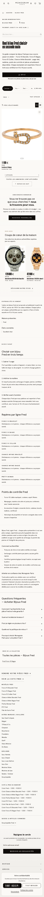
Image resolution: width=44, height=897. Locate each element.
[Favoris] (35, 3)
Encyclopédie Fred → (9, 823)
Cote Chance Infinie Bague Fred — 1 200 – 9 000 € (19, 795)
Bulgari (4, 721)
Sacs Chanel (6, 758)
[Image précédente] (8, 134)
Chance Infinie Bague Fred (10, 700)
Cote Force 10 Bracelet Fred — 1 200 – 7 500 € (18, 807)
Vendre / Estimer (7, 774)
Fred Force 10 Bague (9, 661)
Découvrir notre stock (21, 288)
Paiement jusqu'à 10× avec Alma (14, 27)
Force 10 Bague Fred (9, 691)
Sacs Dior (5, 764)
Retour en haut (23, 184)
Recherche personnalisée (22, 217)
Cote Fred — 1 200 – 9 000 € (11, 788)
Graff (3, 740)
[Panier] (40, 3)
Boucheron (5, 731)
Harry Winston (6, 744)
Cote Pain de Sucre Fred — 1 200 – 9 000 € (16, 804)
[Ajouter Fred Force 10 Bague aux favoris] (39, 112)
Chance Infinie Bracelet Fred (11, 697)
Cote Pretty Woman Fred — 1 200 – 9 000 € (16, 798)
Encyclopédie (6, 777)
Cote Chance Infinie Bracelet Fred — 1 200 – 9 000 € (19, 791)
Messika (4, 737)
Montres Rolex (6, 767)
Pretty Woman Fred (8, 704)
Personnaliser (15, 891)
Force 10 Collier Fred (9, 694)
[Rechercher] (8, 3)
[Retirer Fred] (8, 97)
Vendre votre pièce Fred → (16, 673)
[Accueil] (3, 12)
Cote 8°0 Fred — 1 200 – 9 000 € (13, 801)
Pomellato (5, 734)
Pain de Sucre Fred (8, 710)
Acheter (9, 12)
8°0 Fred (5, 707)
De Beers (5, 747)
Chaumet (5, 728)
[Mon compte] (31, 3)
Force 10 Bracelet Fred (9, 688)
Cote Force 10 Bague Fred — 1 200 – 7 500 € (17, 811)
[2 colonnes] (40, 105)
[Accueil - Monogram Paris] (22, 3)
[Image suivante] (36, 134)
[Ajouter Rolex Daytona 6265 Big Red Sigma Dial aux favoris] (22, 249)
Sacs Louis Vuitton (8, 761)
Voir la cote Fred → (13, 679)
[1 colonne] (37, 105)
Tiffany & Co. (6, 724)
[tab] (21, 158)
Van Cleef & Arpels (8, 718)
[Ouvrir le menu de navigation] (4, 3)
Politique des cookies (26, 890)
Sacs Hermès (6, 754)
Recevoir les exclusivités (22, 851)
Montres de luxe (7, 770)
